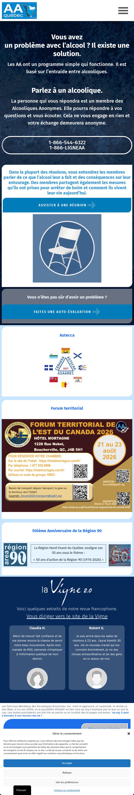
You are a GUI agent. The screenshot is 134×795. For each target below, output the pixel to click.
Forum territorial (67, 408)
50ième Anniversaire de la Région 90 (67, 530)
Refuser (67, 772)
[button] (129, 733)
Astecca (67, 335)
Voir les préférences (67, 782)
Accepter (67, 763)
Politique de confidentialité (67, 790)
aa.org (116, 712)
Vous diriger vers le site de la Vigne (67, 616)
